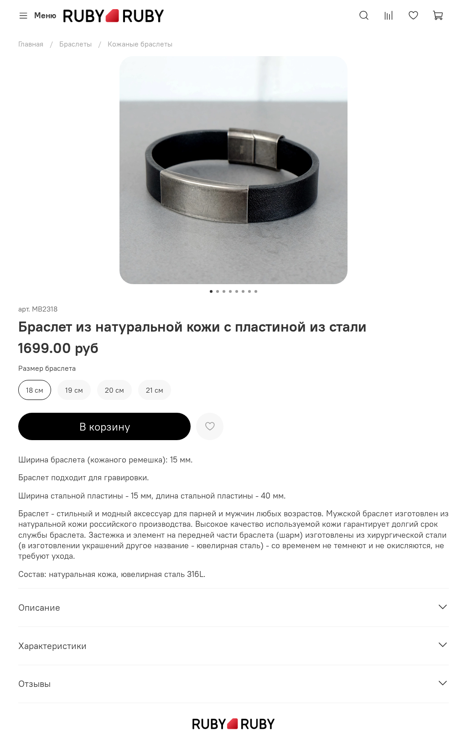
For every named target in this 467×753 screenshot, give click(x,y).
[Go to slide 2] (217, 291)
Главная (30, 43)
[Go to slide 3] (224, 291)
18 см (34, 390)
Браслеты (75, 43)
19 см (74, 390)
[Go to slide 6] (243, 291)
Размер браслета (47, 368)
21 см (154, 390)
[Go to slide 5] (236, 291)
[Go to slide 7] (249, 291)
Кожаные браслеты (140, 43)
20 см (114, 390)
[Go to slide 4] (230, 291)
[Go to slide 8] (255, 291)
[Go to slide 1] (211, 291)
